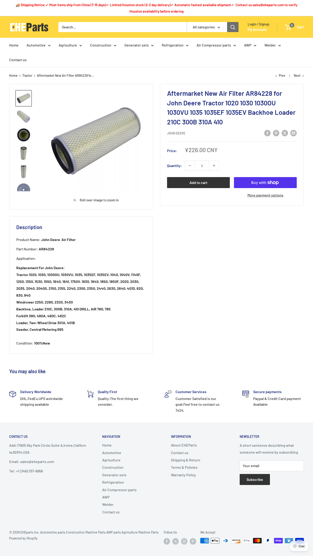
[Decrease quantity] (190, 165)
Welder (270, 45)
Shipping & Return (185, 460)
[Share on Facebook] (267, 132)
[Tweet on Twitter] (285, 132)
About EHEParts (184, 445)
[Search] (233, 27)
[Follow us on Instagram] (184, 541)
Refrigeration (173, 45)
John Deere (176, 133)
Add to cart (198, 182)
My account (257, 29)
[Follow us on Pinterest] (193, 541)
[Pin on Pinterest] (276, 132)
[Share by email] (293, 132)
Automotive (36, 45)
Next (297, 75)
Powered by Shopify (23, 538)
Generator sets (136, 45)
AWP (247, 45)
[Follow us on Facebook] (167, 541)
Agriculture (68, 45)
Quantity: (174, 165)
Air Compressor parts (214, 45)
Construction (100, 45)
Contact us (18, 60)
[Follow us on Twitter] (175, 541)
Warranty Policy (183, 475)
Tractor (27, 75)
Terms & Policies (184, 467)
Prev (282, 75)
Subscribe (255, 479)
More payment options (265, 195)
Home (14, 45)
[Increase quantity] (214, 165)
